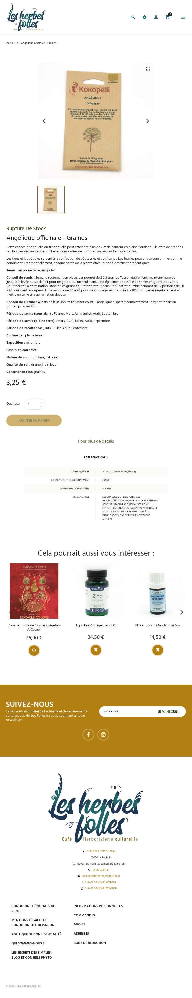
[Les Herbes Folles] (26, 17)
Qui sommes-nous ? (28, 943)
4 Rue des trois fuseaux (101, 851)
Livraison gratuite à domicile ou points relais (163, 931)
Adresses (81, 933)
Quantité (13, 404)
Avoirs (80, 924)
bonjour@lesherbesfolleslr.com (101, 876)
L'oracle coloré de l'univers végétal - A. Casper (34, 627)
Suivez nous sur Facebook (100, 882)
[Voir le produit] (34, 650)
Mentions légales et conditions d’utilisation (33, 923)
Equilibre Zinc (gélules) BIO (96, 625)
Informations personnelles (98, 906)
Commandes (84, 915)
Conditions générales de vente (33, 909)
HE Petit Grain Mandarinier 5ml (157, 625)
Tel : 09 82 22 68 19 (155, 970)
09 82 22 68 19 (101, 870)
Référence (92, 458)
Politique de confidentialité (36, 934)
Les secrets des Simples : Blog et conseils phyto (32, 955)
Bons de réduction (90, 943)
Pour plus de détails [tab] (96, 441)
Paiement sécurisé (156, 906)
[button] (156, 18)
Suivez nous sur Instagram (101, 888)
